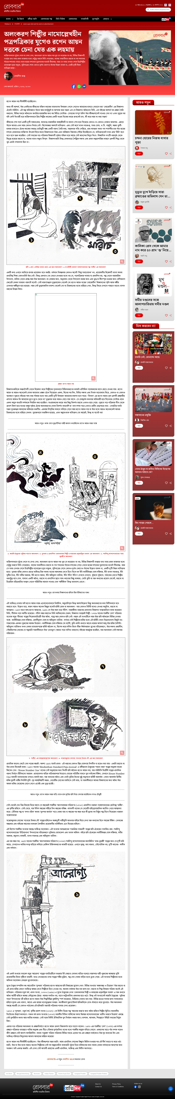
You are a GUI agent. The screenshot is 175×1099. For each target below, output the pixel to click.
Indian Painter (49, 1073)
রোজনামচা (73, 19)
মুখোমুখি (95, 19)
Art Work (9, 1073)
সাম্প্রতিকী (84, 19)
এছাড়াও (106, 19)
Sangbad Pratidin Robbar (98, 1073)
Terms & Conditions (118, 1086)
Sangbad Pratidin (80, 1073)
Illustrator (37, 1073)
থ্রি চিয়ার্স (20, 19)
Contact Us (98, 1086)
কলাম (8, 19)
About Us (98, 1084)
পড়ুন (139, 153)
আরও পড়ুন (143, 102)
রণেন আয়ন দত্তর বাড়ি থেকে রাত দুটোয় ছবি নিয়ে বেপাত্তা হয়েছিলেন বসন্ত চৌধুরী (70, 794)
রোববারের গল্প (46, 19)
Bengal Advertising (23, 1073)
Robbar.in (8, 24)
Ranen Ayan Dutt (64, 1073)
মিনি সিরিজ (60, 19)
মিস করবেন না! (146, 326)
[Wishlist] (166, 153)
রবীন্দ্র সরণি (32, 19)
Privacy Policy (116, 1084)
